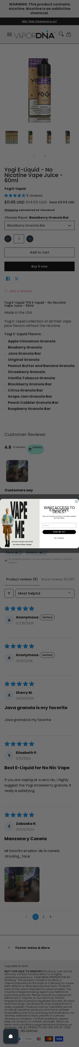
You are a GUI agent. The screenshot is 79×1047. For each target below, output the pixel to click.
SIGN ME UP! (59, 532)
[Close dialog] (76, 501)
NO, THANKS (59, 538)
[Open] (10, 1036)
